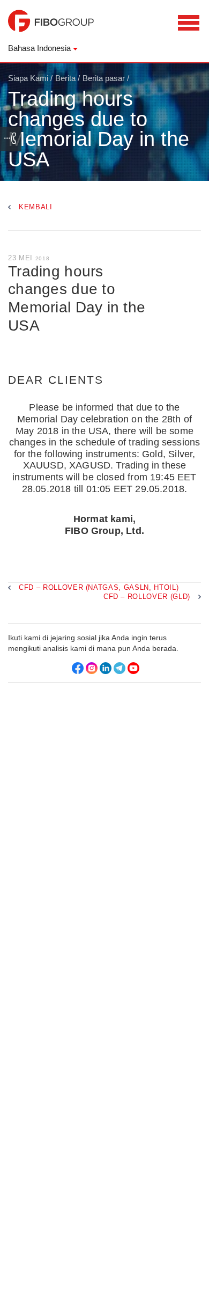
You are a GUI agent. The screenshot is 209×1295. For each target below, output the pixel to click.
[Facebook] (78, 668)
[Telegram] (119, 668)
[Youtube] (133, 668)
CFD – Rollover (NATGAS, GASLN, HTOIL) (98, 587)
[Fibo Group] (51, 26)
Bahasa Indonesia (39, 48)
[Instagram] (92, 668)
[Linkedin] (105, 668)
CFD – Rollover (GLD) (146, 596)
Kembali (36, 207)
